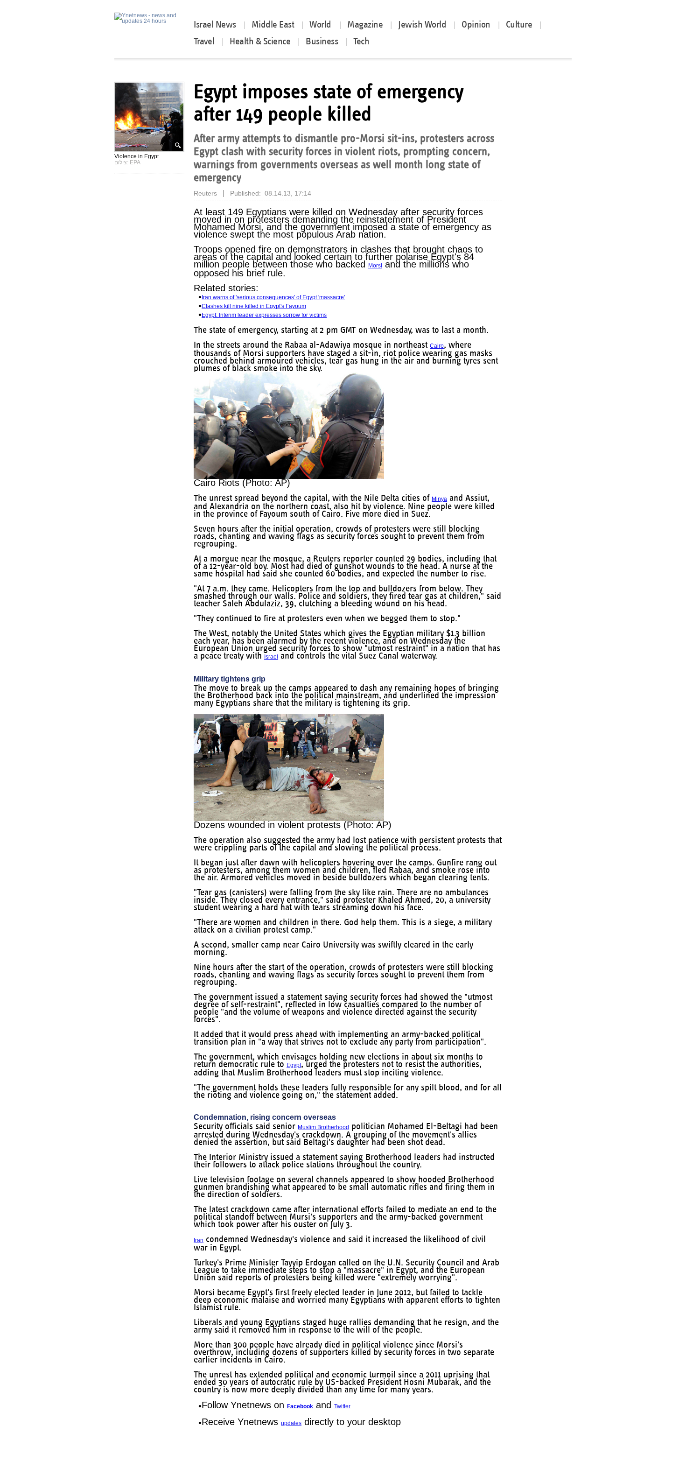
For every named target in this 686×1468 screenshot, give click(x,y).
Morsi (375, 265)
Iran (198, 1240)
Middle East (273, 24)
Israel (271, 656)
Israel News (215, 24)
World (321, 24)
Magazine (365, 24)
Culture (519, 24)
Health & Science (260, 41)
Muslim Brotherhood (323, 1127)
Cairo (437, 346)
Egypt (294, 1065)
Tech (361, 41)
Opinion (476, 24)
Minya (439, 499)
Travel (204, 41)
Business (322, 41)
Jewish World (422, 24)
